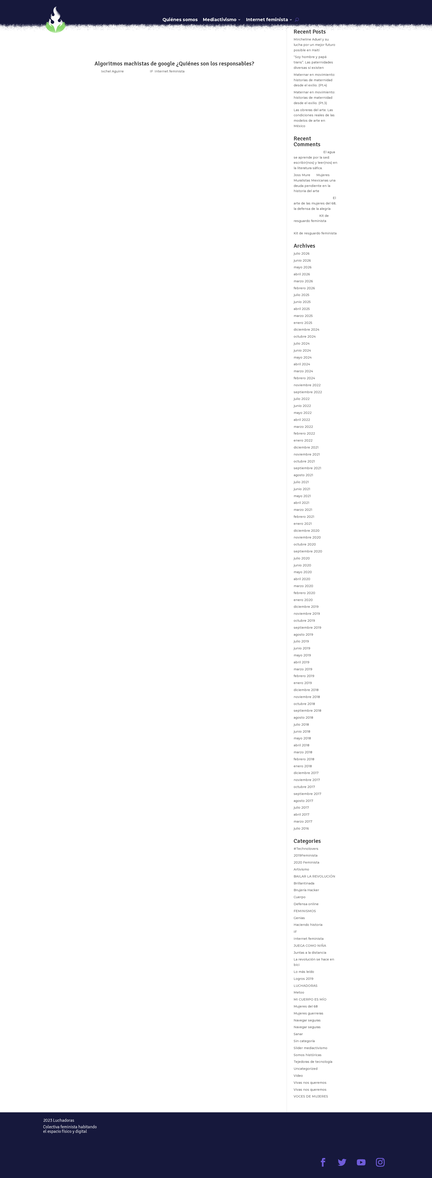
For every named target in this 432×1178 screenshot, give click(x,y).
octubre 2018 (304, 704)
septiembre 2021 (307, 468)
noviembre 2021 (307, 454)
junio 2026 (302, 260)
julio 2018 (301, 725)
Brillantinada (304, 883)
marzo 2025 (303, 316)
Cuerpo (300, 897)
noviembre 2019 (307, 614)
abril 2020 (302, 579)
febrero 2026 (304, 288)
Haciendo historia (308, 925)
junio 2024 (302, 350)
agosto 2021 (303, 475)
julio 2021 (301, 482)
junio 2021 (302, 489)
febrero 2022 (304, 433)
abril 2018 (301, 745)
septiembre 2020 (308, 551)
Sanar (298, 1034)
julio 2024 (302, 343)
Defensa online (306, 904)
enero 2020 (303, 600)
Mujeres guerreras (308, 1013)
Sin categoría (304, 1041)
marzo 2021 (303, 510)
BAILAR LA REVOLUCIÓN (314, 876)
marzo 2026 (303, 281)
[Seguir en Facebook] (323, 1162)
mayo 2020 (303, 572)
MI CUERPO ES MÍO (310, 999)
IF (295, 932)
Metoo (299, 992)
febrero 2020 (304, 593)
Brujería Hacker (306, 890)
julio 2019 (301, 641)
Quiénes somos (180, 19)
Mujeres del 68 (306, 1006)
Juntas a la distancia (310, 953)
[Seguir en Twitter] (342, 1162)
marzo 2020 (303, 586)
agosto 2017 (303, 801)
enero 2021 (303, 524)
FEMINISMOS (305, 911)
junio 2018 (302, 731)
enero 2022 (303, 440)
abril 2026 (302, 274)
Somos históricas (308, 1055)
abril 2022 (302, 420)
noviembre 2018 (307, 697)
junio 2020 (302, 565)
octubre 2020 (305, 544)
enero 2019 (303, 683)
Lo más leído (304, 972)
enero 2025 (303, 323)
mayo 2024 (303, 357)
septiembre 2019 (307, 628)
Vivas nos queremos (310, 1083)
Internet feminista (267, 19)
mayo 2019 (302, 655)
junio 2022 (302, 406)
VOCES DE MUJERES (311, 1096)
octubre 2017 (304, 787)
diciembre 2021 (306, 447)
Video (298, 1076)
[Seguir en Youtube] (361, 1162)
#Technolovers (306, 849)
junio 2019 (302, 648)
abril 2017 (301, 814)
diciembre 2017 (306, 773)
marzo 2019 (303, 669)
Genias (299, 918)
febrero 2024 (304, 378)
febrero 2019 (304, 676)
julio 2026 (302, 253)
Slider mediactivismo (310, 1048)
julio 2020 (302, 558)
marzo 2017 (303, 821)
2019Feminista (305, 855)
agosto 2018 (303, 718)
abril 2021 (301, 503)
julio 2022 (302, 399)
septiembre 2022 (308, 392)
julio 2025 (301, 295)
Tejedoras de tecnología (313, 1062)
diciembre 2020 (307, 531)
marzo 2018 (303, 752)
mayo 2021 (302, 496)
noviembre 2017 (307, 780)
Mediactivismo (219, 19)
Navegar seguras (307, 1020)
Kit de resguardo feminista (315, 233)
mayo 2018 (302, 738)
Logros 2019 (303, 979)
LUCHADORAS (305, 986)
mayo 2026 (303, 267)
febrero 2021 (304, 517)
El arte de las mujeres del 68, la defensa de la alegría (315, 203)
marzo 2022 (303, 427)
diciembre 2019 (306, 607)
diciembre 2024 (306, 330)
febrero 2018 (304, 759)
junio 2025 (302, 302)
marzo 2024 (303, 371)
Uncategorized (305, 1069)
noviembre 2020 (307, 537)
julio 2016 (301, 828)
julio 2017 (301, 808)
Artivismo (301, 869)
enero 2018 (303, 766)
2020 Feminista (306, 862)
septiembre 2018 (307, 711)
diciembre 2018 (306, 690)
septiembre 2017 (307, 794)
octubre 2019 (304, 621)
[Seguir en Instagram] (380, 1162)
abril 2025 (302, 309)
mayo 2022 (303, 413)
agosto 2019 (303, 635)
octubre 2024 (305, 336)
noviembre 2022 (307, 385)
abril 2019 (301, 662)
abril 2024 (302, 364)
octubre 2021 (304, 461)
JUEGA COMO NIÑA (310, 946)
